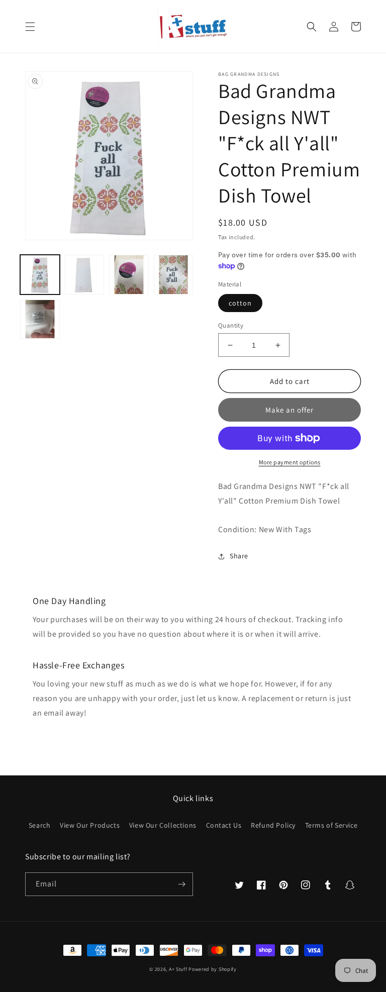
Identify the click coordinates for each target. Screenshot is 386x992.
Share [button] (239, 555)
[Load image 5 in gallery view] (40, 319)
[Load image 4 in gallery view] (174, 274)
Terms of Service (331, 825)
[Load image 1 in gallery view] (40, 274)
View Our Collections (163, 825)
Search (40, 825)
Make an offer (289, 410)
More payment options (290, 462)
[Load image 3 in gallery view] (129, 274)
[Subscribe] (181, 884)
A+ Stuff (178, 969)
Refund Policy (273, 825)
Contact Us (224, 825)
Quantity (230, 325)
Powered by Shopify (212, 969)
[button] (30, 27)
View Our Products (90, 825)
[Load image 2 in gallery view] (85, 274)
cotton (240, 303)
